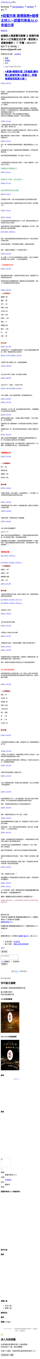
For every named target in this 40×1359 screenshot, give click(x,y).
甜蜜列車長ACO (7, 922)
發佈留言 (4, 964)
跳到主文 (4, 31)
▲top (3, 948)
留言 (25, 936)
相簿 (6, 58)
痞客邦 (20, 936)
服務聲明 (22, 1331)
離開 (11, 1355)
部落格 (7, 60)
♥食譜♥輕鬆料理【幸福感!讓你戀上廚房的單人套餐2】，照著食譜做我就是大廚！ (21, 75)
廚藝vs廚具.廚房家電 (21, 944)
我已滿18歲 (5, 1355)
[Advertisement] (20, 1134)
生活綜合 (17, 54)
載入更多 (4, 951)
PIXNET (9, 1328)
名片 (6, 63)
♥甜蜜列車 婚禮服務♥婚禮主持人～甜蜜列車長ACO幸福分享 (19, 20)
